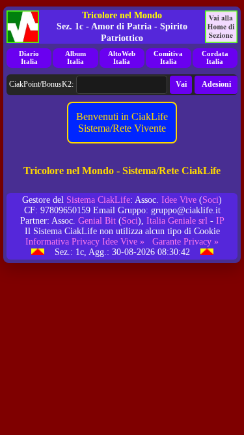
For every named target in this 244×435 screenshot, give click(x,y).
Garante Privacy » (185, 242)
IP (220, 221)
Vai (181, 84)
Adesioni (216, 84)
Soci (210, 200)
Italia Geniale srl (177, 221)
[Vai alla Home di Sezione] (221, 26)
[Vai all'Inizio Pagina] (37, 252)
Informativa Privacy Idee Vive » (84, 242)
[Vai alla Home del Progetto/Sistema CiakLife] (23, 26)
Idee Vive (179, 200)
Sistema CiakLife (98, 200)
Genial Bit (97, 221)
